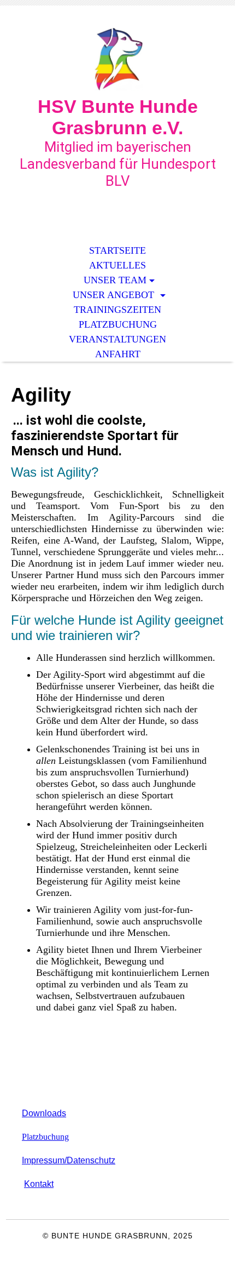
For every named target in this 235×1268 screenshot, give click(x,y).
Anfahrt (117, 354)
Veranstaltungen (117, 339)
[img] (117, 58)
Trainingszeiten (117, 309)
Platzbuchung (118, 324)
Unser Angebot (115, 294)
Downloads (44, 1113)
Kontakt (39, 1184)
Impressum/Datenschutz (68, 1160)
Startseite (117, 250)
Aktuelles (117, 265)
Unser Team (115, 280)
